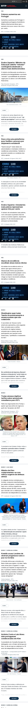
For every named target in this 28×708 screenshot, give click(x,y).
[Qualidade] (22, 706)
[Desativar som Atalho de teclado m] (9, 706)
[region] (14, 354)
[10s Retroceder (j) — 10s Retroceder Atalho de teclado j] (5, 706)
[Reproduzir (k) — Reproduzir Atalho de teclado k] (2, 706)
